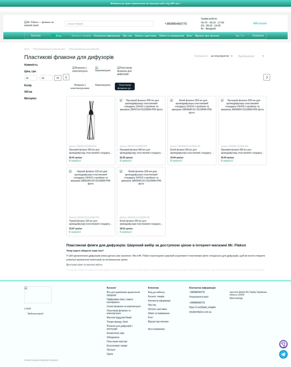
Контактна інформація (107, 35)
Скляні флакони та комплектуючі (124, 306)
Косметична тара (115, 333)
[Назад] (66, 77)
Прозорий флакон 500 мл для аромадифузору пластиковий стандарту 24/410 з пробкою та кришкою (140, 152)
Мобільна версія (35, 313)
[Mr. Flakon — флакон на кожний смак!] (37, 294)
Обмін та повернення (171, 35)
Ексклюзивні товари (117, 345)
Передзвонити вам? (198, 297)
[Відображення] (261, 56)
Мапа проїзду (236, 298)
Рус (243, 35)
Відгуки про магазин (207, 35)
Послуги (111, 349)
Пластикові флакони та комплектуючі (119, 312)
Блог (189, 35)
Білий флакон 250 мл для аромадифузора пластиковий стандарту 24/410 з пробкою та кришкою (190, 152)
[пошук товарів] (150, 23)
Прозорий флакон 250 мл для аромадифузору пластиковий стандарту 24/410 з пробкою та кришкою (89, 152)
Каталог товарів (81, 35)
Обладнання (113, 337)
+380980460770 (176, 23)
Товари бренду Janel (117, 321)
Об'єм (28, 91)
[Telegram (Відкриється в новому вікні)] (229, 23)
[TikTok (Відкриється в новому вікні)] (235, 23)
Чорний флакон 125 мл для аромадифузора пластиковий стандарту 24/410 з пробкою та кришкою (89, 224)
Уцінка (110, 354)
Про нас (127, 35)
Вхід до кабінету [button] (156, 292)
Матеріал (30, 98)
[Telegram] (283, 354)
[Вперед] (267, 77)
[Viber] (283, 344)
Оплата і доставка (145, 35)
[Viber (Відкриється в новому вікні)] (241, 23)
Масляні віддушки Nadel (119, 317)
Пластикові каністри (117, 341)
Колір (28, 85)
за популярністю (220, 56)
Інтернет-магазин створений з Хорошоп (41, 360)
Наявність (31, 64)
